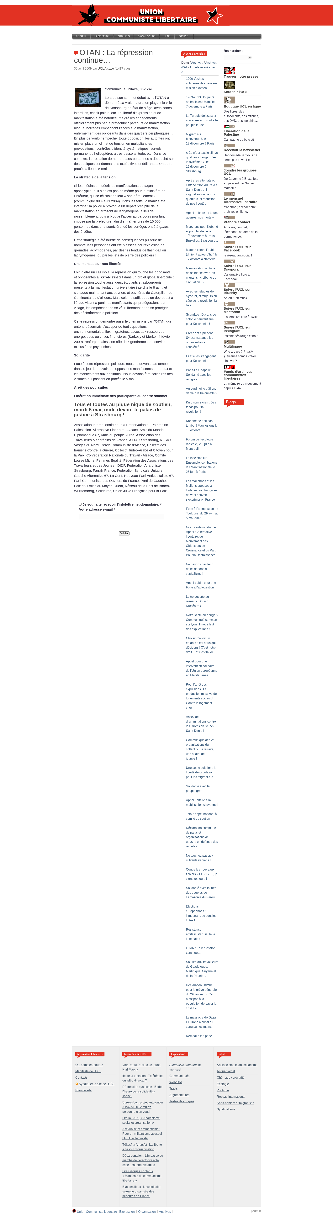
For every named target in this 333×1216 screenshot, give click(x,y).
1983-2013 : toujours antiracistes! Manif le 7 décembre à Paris (200, 102)
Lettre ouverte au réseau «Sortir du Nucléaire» (198, 601)
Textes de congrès (181, 1101)
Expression (101, 36)
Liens (167, 36)
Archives (124, 36)
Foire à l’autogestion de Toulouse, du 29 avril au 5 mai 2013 (202, 513)
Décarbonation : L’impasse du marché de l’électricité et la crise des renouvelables (142, 1160)
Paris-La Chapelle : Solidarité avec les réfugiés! (199, 374)
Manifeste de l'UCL (88, 1071)
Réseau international (231, 1096)
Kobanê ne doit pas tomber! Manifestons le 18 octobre (202, 425)
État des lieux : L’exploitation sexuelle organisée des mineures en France (141, 1191)
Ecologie (223, 1084)
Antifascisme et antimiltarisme (237, 1064)
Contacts (81, 1077)
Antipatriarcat (226, 1071)
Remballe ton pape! (200, 1036)
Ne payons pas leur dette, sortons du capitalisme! (199, 569)
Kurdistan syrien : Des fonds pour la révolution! (201, 407)
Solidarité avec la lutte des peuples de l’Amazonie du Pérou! (201, 892)
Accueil (81, 36)
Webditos (175, 1082)
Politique (223, 1090)
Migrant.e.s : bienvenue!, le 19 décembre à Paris (200, 139)
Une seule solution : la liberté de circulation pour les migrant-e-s (201, 772)
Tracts (173, 1088)
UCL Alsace (106, 68)
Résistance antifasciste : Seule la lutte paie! (200, 934)
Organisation (147, 36)
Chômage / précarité (231, 1077)
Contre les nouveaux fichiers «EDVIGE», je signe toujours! (201, 874)
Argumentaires (179, 1095)
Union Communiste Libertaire (97, 1211)
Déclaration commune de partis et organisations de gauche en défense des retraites (202, 837)
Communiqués (179, 1075)
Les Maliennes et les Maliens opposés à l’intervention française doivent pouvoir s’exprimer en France (201, 490)
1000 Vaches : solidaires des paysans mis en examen (201, 83)
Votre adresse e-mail (97, 509)
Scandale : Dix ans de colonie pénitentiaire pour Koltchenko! (201, 319)
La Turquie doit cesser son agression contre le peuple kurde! (202, 120)
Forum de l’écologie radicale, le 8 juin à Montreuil (199, 444)
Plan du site (83, 1090)
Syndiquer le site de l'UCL (96, 1084)
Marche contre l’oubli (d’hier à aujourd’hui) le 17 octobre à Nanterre (202, 254)
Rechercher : (233, 50)
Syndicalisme (226, 1109)
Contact (184, 36)
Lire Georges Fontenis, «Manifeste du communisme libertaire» (141, 1176)
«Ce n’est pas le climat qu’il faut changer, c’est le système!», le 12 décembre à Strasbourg (202, 162)
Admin (256, 1211)
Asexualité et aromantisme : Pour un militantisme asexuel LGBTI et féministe (142, 1133)
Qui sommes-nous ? (89, 1064)
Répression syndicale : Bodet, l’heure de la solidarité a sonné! (142, 1091)
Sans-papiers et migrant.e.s (235, 1103)
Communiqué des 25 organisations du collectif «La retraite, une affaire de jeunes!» (200, 749)
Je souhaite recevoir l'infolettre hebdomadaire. (121, 504)
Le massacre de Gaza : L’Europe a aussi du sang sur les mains (201, 1022)
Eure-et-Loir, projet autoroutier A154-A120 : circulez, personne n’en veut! (142, 1107)
